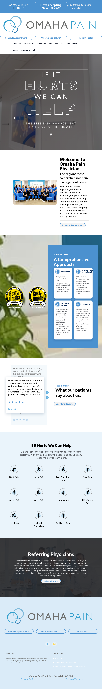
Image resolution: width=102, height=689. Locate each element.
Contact (59, 44)
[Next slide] (47, 397)
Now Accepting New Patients (51, 6)
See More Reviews (64, 404)
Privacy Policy (28, 679)
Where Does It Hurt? (51, 38)
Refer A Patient (72, 44)
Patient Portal (86, 38)
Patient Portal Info (21, 50)
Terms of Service (74, 679)
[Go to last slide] (47, 392)
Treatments (29, 44)
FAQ (50, 44)
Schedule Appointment (16, 38)
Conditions (41, 44)
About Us (17, 44)
